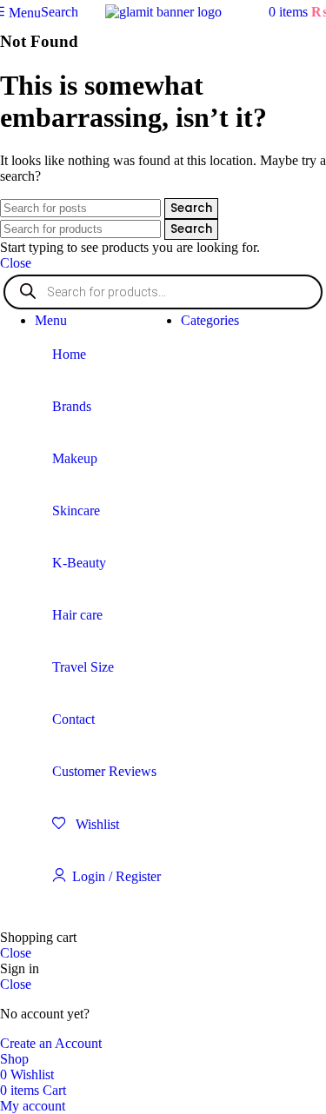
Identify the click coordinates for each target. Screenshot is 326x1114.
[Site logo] (163, 11)
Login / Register (116, 876)
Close (15, 262)
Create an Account (51, 1043)
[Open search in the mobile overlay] (163, 292)
